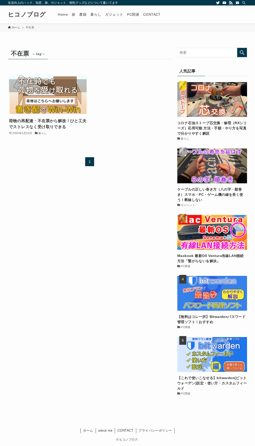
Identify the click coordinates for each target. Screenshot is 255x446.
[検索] (244, 2)
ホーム (88, 430)
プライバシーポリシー (155, 430)
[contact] (237, 2)
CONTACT (125, 430)
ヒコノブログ (27, 14)
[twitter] (218, 2)
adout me (105, 430)
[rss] (231, 2)
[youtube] (224, 2)
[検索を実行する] (242, 52)
